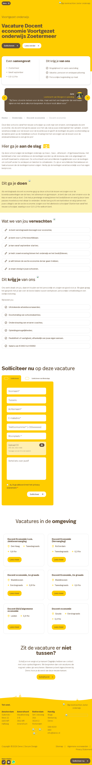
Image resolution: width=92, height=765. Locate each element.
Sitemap (59, 746)
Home (5, 117)
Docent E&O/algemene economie (20, 610)
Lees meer (14, 559)
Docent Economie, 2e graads (67, 575)
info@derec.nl (54, 733)
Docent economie (36, 117)
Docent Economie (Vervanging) (61, 540)
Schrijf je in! (44, 677)
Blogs (50, 714)
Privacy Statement (84, 749)
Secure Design (31, 746)
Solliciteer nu (78, 760)
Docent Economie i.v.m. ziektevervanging (20, 540)
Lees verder (30, 45)
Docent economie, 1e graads (23, 575)
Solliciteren (9, 45)
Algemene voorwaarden (77, 746)
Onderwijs (17, 117)
